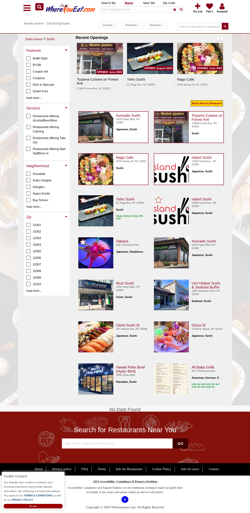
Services (156, 25)
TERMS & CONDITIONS (37, 495)
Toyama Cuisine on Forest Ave (207, 117)
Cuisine (107, 25)
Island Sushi (201, 157)
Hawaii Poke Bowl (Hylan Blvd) (130, 369)
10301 (37, 225)
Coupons (39, 78)
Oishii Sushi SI (128, 325)
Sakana (122, 241)
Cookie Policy (161, 469)
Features (131, 25)
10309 (37, 277)
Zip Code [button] (169, 3)
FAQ (84, 469)
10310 (37, 284)
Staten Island (33, 39)
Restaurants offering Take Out (49, 140)
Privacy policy (62, 469)
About (38, 469)
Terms (102, 469)
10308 (37, 271)
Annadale (39, 173)
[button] (39, 6)
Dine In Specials (43, 84)
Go (180, 444)
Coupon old (40, 71)
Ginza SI (199, 325)
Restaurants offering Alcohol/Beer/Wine (46, 118)
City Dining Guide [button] (58, 23)
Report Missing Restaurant (207, 103)
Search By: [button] (108, 3)
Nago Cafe (124, 157)
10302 (37, 231)
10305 (37, 251)
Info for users (190, 469)
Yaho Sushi (125, 199)
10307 (37, 264)
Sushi (50, 39)
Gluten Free (40, 91)
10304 (37, 244)
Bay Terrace (40, 200)
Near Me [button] (149, 3)
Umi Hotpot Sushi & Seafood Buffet (206, 285)
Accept (33, 506)
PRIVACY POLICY (22, 499)
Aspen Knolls (41, 193)
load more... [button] (34, 97)
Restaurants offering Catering (46, 129)
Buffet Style (40, 58)
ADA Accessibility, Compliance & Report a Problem (125, 481)
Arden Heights (42, 180)
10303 (37, 238)
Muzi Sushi (125, 283)
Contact (214, 469)
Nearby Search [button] (34, 23)
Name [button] (129, 3)
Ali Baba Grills (203, 367)
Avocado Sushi (128, 115)
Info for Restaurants (129, 469)
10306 (37, 257)
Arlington (38, 187)
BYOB (37, 64)
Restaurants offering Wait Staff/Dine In (49, 151)
